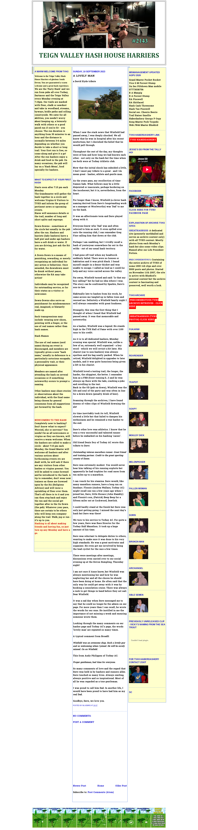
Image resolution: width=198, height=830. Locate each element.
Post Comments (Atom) (101, 792)
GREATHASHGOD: (139, 230)
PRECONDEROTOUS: (140, 259)
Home (100, 786)
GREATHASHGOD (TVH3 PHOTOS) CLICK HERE (143, 318)
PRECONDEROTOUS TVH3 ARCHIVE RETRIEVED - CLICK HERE (146, 303)
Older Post (121, 786)
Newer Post (79, 786)
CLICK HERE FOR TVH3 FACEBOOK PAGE (142, 211)
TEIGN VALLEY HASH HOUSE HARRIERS (99, 55)
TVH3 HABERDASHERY (143, 139)
